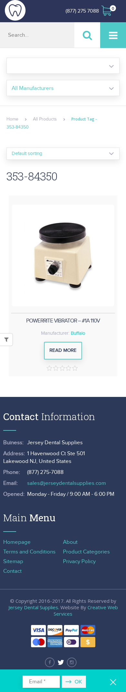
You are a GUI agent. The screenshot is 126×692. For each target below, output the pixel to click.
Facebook (50, 662)
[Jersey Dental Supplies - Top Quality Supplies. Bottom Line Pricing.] (15, 10)
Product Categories (86, 552)
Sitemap (13, 561)
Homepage (17, 542)
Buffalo (78, 333)
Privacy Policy (79, 561)
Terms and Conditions (29, 552)
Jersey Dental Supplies (33, 607)
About (70, 542)
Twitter (61, 662)
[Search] (87, 35)
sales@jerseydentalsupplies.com (66, 483)
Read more (63, 350)
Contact (12, 571)
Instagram (72, 662)
